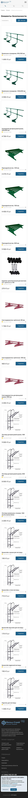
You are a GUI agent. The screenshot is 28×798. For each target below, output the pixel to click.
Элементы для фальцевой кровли (6, 744)
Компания (4, 763)
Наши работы (5, 760)
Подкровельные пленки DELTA (20, 744)
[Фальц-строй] (6, 2)
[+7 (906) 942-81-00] (5, 6)
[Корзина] (14, 6)
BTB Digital (13, 795)
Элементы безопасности (19, 748)
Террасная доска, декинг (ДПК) (6, 748)
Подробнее (21, 59)
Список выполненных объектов (10, 765)
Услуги (3, 757)
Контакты (4, 768)
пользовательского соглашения (9, 786)
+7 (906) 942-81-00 (9, 775)
